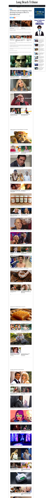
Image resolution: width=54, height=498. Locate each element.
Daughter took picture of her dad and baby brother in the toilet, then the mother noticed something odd (41, 49)
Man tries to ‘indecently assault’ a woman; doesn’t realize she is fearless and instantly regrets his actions (41, 45)
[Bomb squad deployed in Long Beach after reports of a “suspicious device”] (36, 57)
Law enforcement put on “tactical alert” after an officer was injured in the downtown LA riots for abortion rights (41, 41)
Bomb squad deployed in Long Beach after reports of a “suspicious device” (41, 57)
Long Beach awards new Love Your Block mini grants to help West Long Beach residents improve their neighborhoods (41, 60)
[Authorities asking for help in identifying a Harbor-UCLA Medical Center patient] (36, 54)
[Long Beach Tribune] (27, 2)
